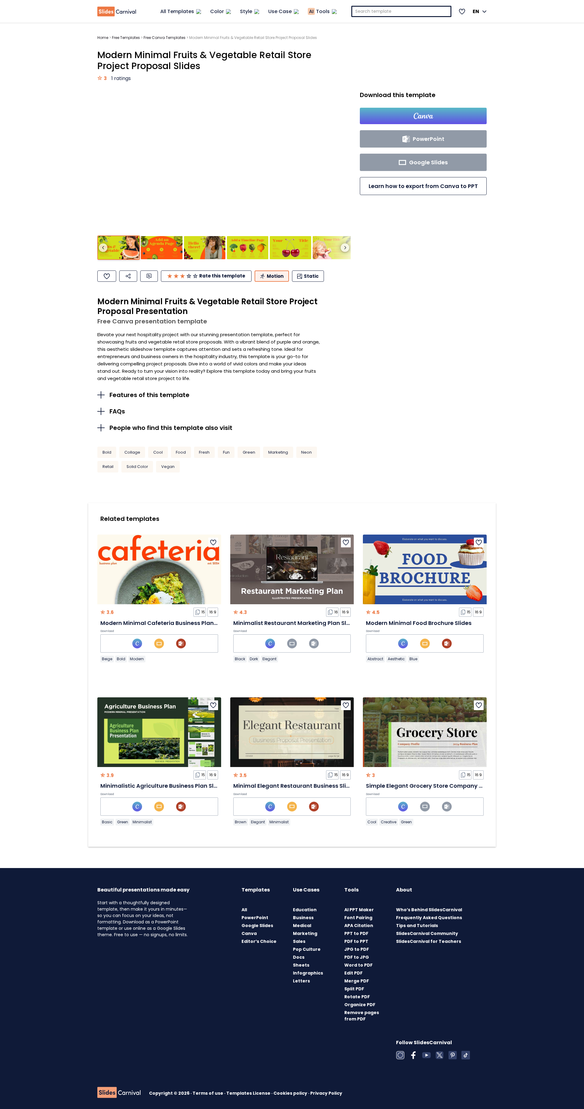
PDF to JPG (356, 957)
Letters (301, 981)
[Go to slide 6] (333, 247)
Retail (108, 466)
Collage (132, 452)
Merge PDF (356, 981)
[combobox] (401, 11)
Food (181, 452)
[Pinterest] (452, 1055)
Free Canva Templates (165, 37)
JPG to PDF (356, 949)
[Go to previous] (103, 247)
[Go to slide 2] (161, 247)
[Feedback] (149, 276)
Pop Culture (307, 949)
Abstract (375, 658)
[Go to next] (345, 247)
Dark (254, 658)
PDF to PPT (356, 941)
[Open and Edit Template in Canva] (423, 116)
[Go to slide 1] (118, 247)
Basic (107, 822)
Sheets (301, 965)
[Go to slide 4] (247, 247)
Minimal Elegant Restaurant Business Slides (294, 786)
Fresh (204, 452)
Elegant (269, 658)
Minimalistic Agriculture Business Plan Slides (162, 786)
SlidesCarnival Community (427, 933)
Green (249, 452)
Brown (240, 822)
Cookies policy (290, 1093)
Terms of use (208, 1093)
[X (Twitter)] (439, 1055)
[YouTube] (426, 1055)
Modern (137, 658)
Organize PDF (359, 1005)
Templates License (248, 1093)
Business (303, 918)
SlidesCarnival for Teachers (428, 941)
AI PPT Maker (359, 910)
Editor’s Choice (259, 941)
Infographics (308, 973)
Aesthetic (396, 658)
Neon (306, 452)
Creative (388, 822)
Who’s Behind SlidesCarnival (429, 910)
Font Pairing (358, 918)
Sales (299, 941)
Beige (107, 658)
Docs (298, 957)
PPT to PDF (356, 933)
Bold (107, 452)
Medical (302, 925)
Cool (158, 452)
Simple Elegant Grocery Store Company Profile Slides (440, 786)
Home (102, 37)
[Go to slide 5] (290, 247)
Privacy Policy (326, 1093)
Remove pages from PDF (361, 1016)
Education (305, 910)
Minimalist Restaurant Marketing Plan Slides (295, 623)
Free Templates (126, 37)
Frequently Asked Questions (429, 918)
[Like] (106, 276)
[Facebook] (413, 1055)
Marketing (278, 452)
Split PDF (354, 989)
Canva (249, 933)
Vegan (168, 466)
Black (240, 658)
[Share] (128, 276)
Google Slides (257, 925)
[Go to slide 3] (204, 247)
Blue (413, 658)
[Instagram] (400, 1055)
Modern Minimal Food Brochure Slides (418, 623)
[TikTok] (465, 1055)
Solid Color (137, 466)
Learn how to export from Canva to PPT (423, 186)
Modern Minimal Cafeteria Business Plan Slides (166, 623)
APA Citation (358, 925)
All (244, 910)
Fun (226, 452)
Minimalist (142, 822)
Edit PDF (353, 973)
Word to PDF (358, 965)
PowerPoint (255, 918)
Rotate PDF (357, 997)
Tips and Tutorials (417, 925)
